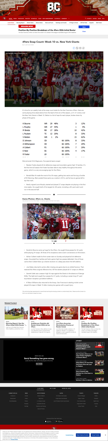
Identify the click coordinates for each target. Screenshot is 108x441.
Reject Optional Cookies (83, 435)
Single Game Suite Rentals (61, 398)
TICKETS (81, 393)
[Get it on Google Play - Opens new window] (59, 422)
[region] (54, 435)
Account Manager (81, 395)
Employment (13, 398)
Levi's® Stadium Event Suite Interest (61, 401)
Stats (96, 406)
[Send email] (80, 49)
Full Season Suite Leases (61, 395)
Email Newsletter (12, 401)
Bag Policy (41, 398)
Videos (26, 398)
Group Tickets (81, 406)
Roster (96, 395)
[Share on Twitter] (77, 49)
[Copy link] (83, 48)
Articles (26, 395)
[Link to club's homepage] (4, 18)
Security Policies (41, 408)
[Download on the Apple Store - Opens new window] (48, 421)
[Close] (84, 31)
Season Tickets (81, 398)
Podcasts (26, 403)
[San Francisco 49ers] (54, 428)
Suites (61, 393)
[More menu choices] (68, 18)
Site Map (26, 406)
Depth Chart (96, 401)
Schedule (96, 398)
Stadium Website (41, 395)
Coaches (96, 403)
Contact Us (13, 395)
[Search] (85, 18)
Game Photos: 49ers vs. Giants (36, 199)
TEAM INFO (96, 393)
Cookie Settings (69, 435)
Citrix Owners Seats (81, 401)
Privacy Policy (14, 439)
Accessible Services (41, 403)
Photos (26, 401)
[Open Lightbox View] (54, 225)
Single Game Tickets (81, 403)
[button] (54, 79)
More (84, 27)
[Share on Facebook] (74, 49)
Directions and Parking (41, 406)
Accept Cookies (96, 435)
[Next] (66, 241)
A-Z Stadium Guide (41, 401)
